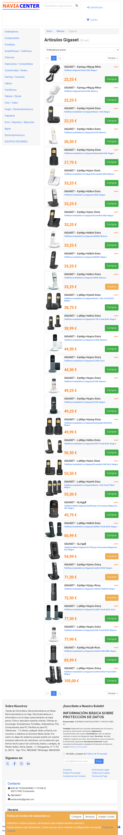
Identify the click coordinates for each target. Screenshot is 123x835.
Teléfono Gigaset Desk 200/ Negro (80, 70)
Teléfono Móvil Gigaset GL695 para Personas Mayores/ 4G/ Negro (90, 507)
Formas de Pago (99, 776)
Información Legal (100, 770)
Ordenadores (11, 31)
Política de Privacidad (78, 747)
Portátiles (10, 44)
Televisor (9, 57)
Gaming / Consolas (15, 76)
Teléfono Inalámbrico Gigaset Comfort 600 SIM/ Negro (90, 651)
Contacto (67, 770)
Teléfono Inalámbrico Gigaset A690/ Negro (84, 195)
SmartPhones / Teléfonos (18, 51)
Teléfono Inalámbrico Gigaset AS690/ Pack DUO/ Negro (90, 527)
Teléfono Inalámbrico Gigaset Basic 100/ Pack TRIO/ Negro (89, 486)
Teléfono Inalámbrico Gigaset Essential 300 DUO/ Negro (91, 464)
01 (54, 58)
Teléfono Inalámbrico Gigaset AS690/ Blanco (85, 236)
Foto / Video (11, 102)
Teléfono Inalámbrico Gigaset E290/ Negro (84, 402)
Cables (8, 83)
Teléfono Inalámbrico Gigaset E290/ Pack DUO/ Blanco (90, 630)
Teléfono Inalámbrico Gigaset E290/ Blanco (85, 381)
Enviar (99, 761)
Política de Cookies (101, 773)
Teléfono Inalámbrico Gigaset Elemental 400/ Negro (89, 153)
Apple (8, 128)
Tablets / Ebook (13, 96)
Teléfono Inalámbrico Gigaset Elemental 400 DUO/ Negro (88, 424)
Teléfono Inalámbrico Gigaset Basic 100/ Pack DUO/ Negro (89, 299)
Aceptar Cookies (106, 817)
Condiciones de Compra (74, 776)
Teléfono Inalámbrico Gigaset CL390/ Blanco (85, 340)
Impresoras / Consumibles (19, 64)
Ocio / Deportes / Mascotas (19, 122)
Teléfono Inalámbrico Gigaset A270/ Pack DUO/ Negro (90, 443)
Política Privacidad (71, 773)
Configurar (76, 817)
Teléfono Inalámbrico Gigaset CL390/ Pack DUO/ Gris (89, 609)
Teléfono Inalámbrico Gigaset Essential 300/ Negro (88, 215)
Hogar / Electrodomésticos (19, 109)
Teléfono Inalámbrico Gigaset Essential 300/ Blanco (89, 174)
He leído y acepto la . (86, 754)
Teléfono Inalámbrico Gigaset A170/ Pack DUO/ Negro (90, 319)
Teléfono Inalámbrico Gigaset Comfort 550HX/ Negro (89, 589)
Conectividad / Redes (16, 70)
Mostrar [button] (112, 58)
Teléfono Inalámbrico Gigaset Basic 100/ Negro (87, 112)
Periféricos (10, 89)
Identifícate (96, 7)
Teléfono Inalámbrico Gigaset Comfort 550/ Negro (88, 568)
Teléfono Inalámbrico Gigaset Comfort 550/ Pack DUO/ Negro (90, 673)
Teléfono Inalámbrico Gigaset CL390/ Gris (84, 361)
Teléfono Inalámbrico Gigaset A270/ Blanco (85, 132)
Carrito (94, 19)
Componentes (12, 38)
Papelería (10, 115)
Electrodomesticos (15, 135)
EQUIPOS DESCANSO (16, 141)
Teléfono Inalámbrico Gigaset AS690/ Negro (85, 257)
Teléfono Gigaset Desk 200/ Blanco (81, 91)
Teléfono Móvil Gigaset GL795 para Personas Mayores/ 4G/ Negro (90, 548)
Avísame (112, 286)
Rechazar (90, 817)
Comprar (112, 79)
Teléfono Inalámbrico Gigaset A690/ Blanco (85, 278)
